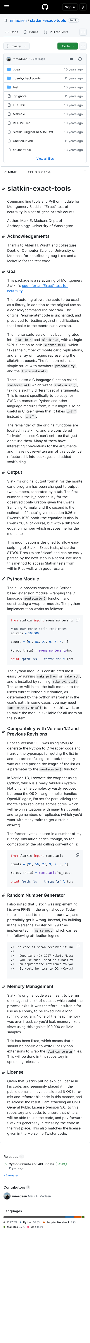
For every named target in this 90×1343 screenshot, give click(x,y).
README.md (22, 123)
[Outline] (84, 171)
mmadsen (18, 20)
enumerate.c (22, 150)
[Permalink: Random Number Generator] (4, 895)
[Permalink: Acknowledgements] (4, 236)
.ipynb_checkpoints (27, 78)
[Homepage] (45, 6)
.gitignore (19, 96)
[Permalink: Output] (4, 472)
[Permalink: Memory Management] (4, 987)
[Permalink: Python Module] (4, 579)
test (15, 87)
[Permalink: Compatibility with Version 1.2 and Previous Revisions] (4, 731)
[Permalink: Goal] (4, 271)
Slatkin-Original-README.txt (33, 132)
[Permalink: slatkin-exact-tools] (4, 188)
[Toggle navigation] (6, 6)
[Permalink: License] (4, 1072)
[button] (78, 620)
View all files (45, 158)
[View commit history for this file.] (80, 59)
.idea (16, 69)
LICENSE (19, 105)
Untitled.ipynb (23, 141)
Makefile (19, 114)
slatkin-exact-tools (48, 20)
